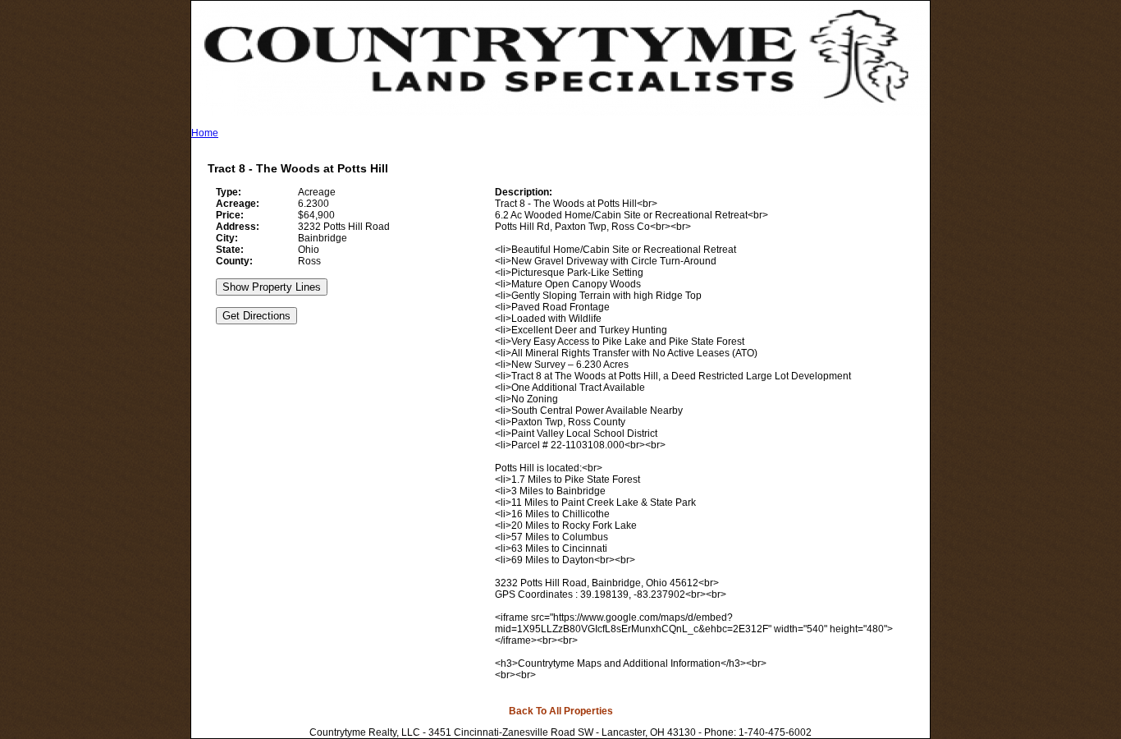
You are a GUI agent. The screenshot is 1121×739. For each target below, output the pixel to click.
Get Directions (256, 316)
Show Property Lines (271, 287)
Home (204, 133)
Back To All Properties (561, 711)
